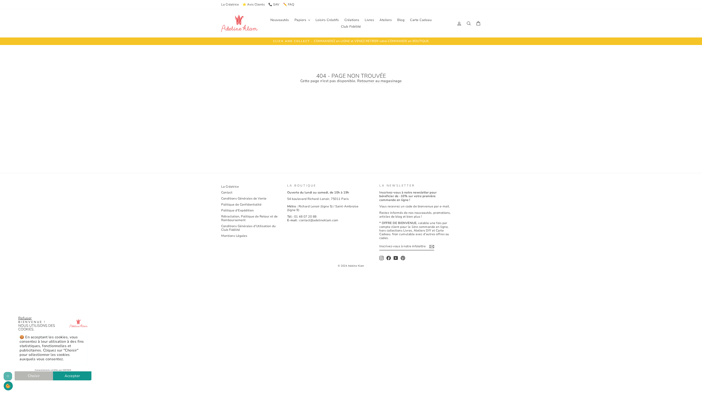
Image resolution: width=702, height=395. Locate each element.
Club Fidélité (351, 26)
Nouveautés (279, 20)
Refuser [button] (25, 318)
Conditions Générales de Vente (244, 198)
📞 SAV (274, 4)
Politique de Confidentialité (241, 204)
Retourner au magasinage (379, 81)
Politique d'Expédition (237, 210)
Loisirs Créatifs (327, 20)
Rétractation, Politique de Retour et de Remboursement (249, 218)
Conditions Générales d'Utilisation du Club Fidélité (248, 228)
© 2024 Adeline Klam (351, 266)
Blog (401, 20)
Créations (351, 20)
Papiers (301, 20)
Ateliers (386, 20)
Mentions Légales (234, 236)
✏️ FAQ (288, 4)
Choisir (34, 375)
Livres (369, 20)
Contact (227, 192)
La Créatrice (230, 4)
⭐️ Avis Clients (253, 4)
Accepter (72, 375)
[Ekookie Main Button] (8, 385)
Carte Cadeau (421, 20)
